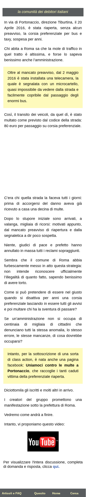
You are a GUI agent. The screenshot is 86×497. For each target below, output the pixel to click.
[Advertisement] (43, 162)
